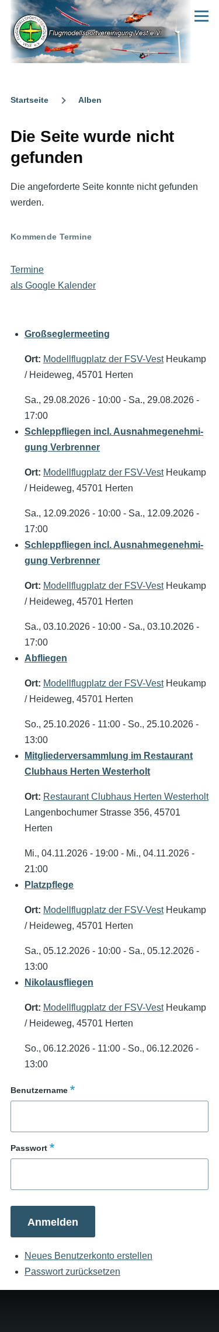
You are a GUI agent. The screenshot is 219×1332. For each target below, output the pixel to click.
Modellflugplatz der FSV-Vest (103, 359)
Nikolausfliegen (59, 982)
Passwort (29, 1148)
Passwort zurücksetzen (72, 1271)
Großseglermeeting (67, 334)
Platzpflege (49, 885)
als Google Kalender (53, 285)
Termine (27, 270)
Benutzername (39, 1090)
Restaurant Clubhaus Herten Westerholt (125, 797)
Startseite (29, 100)
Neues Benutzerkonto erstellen (88, 1256)
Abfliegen (46, 658)
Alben (90, 100)
